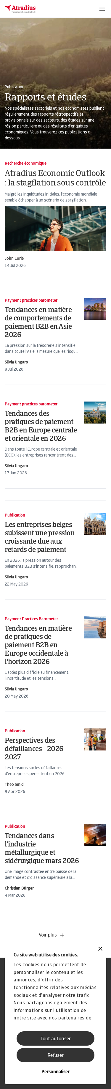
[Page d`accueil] (20, 9)
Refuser (56, 1055)
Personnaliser (55, 1072)
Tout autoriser (55, 1039)
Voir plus (48, 935)
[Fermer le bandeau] (100, 949)
